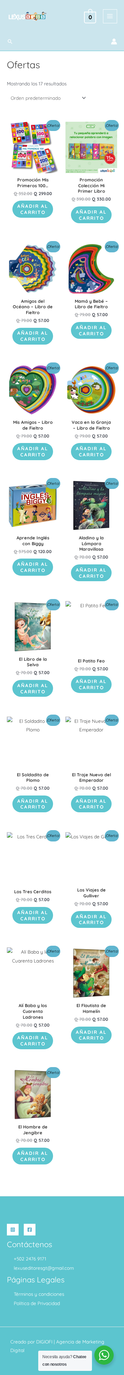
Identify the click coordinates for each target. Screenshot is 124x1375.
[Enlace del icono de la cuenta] (114, 41)
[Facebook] (29, 1229)
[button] (10, 41)
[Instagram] (13, 1229)
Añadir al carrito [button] (32, 209)
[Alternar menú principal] (110, 16)
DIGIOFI (44, 1341)
